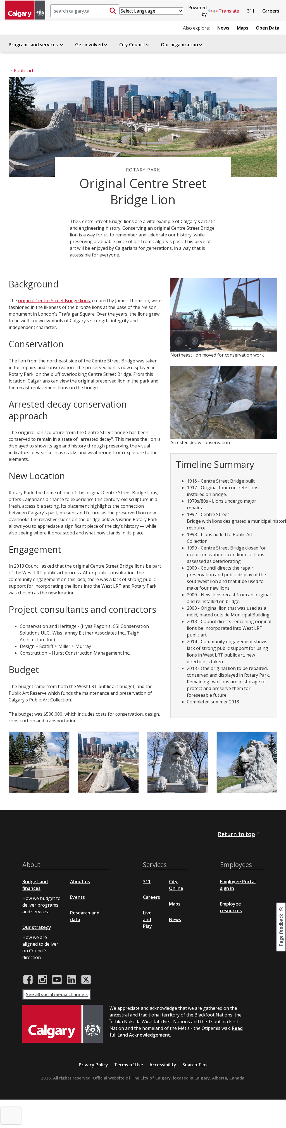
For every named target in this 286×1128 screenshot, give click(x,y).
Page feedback (281, 929)
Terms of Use (128, 1065)
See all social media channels (57, 994)
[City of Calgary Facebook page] (28, 979)
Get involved (89, 45)
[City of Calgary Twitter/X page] (86, 979)
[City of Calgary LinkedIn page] (71, 979)
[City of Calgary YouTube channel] (57, 979)
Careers (270, 11)
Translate (229, 11)
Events (77, 897)
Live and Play (147, 919)
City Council (132, 45)
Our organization (179, 45)
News (223, 28)
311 (251, 11)
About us (80, 881)
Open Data (267, 28)
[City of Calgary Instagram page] (42, 979)
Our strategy (36, 927)
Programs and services (34, 45)
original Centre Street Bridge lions (54, 300)
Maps (242, 28)
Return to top (236, 834)
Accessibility (162, 1065)
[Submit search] (113, 11)
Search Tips (195, 1065)
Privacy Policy (93, 1065)
